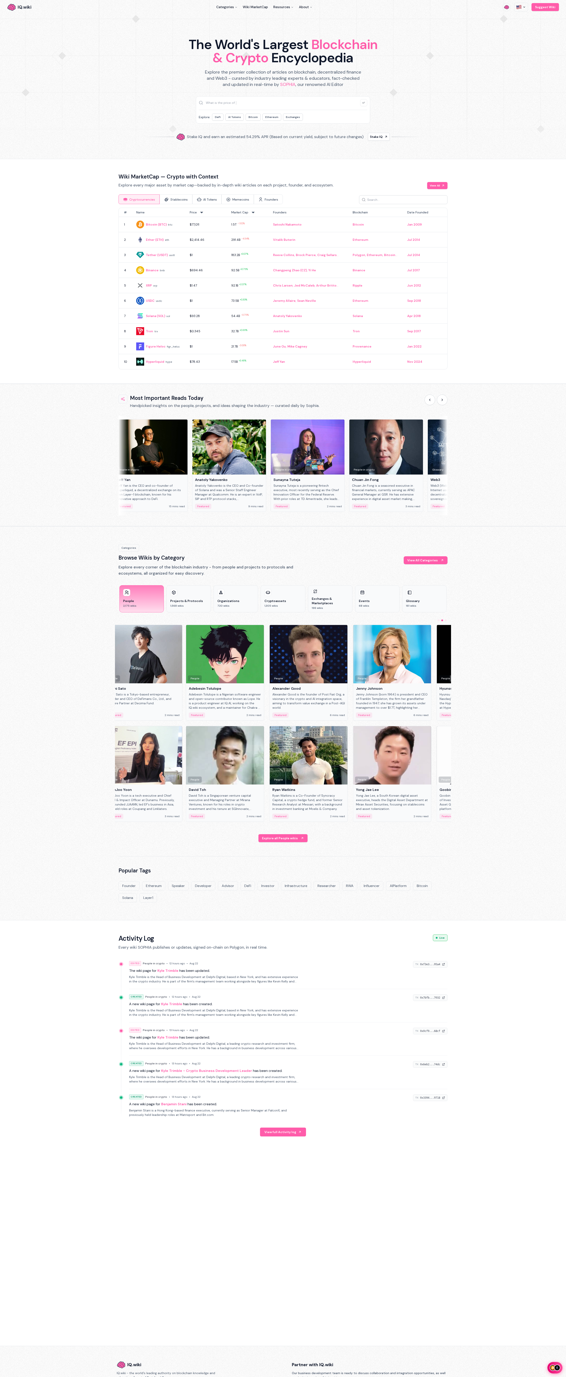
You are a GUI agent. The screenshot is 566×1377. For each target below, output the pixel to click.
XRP (149, 285)
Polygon (359, 255)
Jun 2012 (414, 285)
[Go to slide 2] (442, 620)
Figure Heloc (156, 346)
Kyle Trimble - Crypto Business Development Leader (206, 1070)
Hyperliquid (155, 362)
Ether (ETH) (155, 240)
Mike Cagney (297, 346)
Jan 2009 (414, 224)
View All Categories (422, 560)
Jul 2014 (413, 240)
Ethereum (271, 117)
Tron (149, 331)
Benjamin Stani (174, 1104)
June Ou (279, 346)
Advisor (228, 885)
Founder (129, 885)
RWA (350, 885)
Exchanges (293, 117)
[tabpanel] (283, 288)
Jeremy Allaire (284, 301)
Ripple (357, 285)
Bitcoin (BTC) (156, 224)
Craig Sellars (327, 255)
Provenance (362, 346)
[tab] (139, 199)
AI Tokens (234, 117)
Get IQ (362, 137)
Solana (358, 316)
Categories (225, 7)
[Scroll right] (442, 400)
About (304, 7)
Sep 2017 (414, 331)
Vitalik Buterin (284, 240)
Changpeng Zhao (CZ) (290, 270)
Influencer (372, 885)
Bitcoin (253, 117)
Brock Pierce (306, 255)
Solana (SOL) (155, 316)
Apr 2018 (414, 316)
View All (435, 185)
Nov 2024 (414, 362)
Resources (281, 7)
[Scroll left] (429, 400)
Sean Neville (306, 301)
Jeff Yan (279, 362)
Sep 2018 (414, 301)
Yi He (312, 270)
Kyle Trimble (167, 970)
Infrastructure (296, 885)
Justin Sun (281, 331)
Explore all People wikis (280, 838)
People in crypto (154, 963)
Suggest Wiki (545, 7)
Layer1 (148, 897)
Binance (152, 270)
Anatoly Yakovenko (287, 316)
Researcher (326, 885)
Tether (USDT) (157, 255)
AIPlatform (398, 885)
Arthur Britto (326, 285)
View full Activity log (280, 1132)
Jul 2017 (413, 270)
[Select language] (521, 7)
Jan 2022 (414, 346)
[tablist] (201, 199)
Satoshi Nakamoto (287, 224)
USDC (150, 301)
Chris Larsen (283, 285)
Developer (203, 885)
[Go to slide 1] (439, 620)
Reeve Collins (283, 255)
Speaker (178, 885)
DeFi (218, 117)
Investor (268, 885)
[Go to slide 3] (446, 620)
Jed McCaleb (304, 285)
